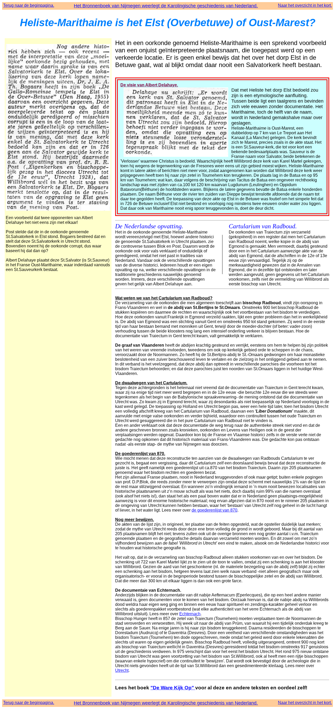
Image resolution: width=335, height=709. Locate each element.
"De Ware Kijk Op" (172, 687)
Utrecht (122, 670)
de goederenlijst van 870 (214, 510)
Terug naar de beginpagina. (28, 5)
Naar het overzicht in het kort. (305, 5)
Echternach (189, 614)
